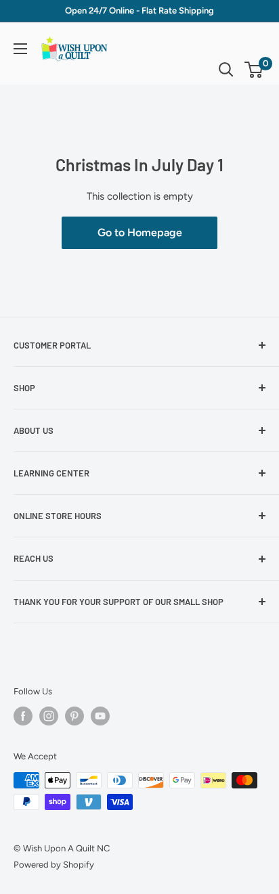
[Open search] (226, 69)
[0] (254, 70)
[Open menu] (20, 48)
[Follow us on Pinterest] (74, 716)
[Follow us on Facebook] (23, 716)
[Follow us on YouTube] (100, 716)
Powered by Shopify (54, 864)
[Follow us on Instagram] (48, 716)
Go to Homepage (140, 232)
